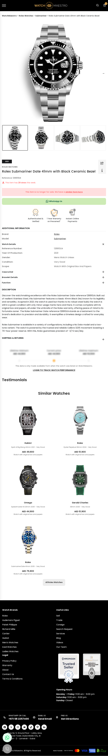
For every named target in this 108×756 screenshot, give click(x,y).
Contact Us (8, 674)
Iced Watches (9, 646)
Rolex (57, 234)
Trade (59, 620)
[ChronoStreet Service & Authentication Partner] (91, 666)
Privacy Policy (9, 660)
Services (60, 633)
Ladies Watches (10, 651)
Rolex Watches (10, 167)
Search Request (64, 629)
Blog (58, 638)
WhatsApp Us (55, 201)
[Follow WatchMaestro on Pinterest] (37, 727)
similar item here (74, 192)
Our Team (61, 646)
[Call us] (7, 748)
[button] (97, 5)
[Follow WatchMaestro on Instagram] (17, 727)
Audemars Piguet (11, 620)
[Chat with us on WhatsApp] (7, 737)
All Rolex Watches (54, 582)
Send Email (45, 718)
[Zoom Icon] (54, 73)
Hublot (5, 638)
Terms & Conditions (12, 678)
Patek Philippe (9, 624)
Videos (59, 642)
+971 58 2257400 (19, 718)
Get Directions (70, 718)
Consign (60, 624)
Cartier (6, 633)
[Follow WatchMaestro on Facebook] (4, 727)
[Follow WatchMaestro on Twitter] (11, 727)
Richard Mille (8, 629)
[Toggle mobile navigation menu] (4, 5)
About (5, 669)
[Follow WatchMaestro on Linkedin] (44, 727)
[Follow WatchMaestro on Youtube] (24, 727)
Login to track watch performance (54, 370)
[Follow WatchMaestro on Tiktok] (31, 727)
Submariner (60, 238)
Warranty (7, 665)
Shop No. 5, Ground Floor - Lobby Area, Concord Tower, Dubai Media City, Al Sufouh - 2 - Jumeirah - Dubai (24, 736)
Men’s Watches (10, 642)
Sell (58, 615)
